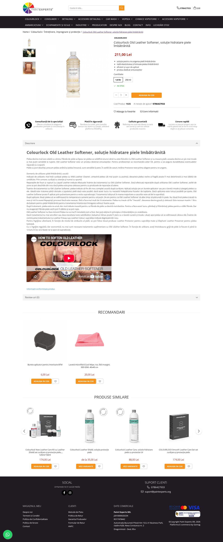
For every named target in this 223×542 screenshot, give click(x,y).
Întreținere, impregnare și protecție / (63, 31)
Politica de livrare (30, 522)
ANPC (70, 526)
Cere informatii (150, 111)
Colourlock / (37, 31)
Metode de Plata (75, 512)
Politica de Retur (75, 515)
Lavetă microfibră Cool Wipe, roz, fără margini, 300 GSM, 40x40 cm (89, 366)
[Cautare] (121, 7)
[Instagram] (70, 492)
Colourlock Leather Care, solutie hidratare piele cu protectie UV (134, 451)
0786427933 (157, 487)
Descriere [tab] (30, 143)
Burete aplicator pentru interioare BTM (45, 364)
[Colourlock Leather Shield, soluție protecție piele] (89, 426)
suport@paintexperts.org (157, 491)
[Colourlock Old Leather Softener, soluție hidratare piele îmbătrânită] (73, 72)
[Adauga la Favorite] (55, 381)
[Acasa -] (38, 8)
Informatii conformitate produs (41, 289)
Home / (27, 31)
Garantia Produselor (77, 519)
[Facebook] (64, 492)
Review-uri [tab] (32, 297)
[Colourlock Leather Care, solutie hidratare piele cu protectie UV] (133, 426)
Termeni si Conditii (31, 515)
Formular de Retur (76, 522)
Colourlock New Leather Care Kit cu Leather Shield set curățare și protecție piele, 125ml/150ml (45, 452)
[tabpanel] (73, 72)
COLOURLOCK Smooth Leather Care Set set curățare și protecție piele (178, 451)
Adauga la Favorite (125, 111)
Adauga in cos (146, 95)
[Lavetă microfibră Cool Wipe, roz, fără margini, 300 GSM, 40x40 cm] (89, 341)
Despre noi (27, 512)
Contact (26, 526)
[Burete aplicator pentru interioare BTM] (45, 341)
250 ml (128, 79)
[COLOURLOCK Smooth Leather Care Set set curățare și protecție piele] (178, 426)
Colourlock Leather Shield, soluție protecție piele (89, 451)
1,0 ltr (118, 79)
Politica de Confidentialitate (35, 519)
